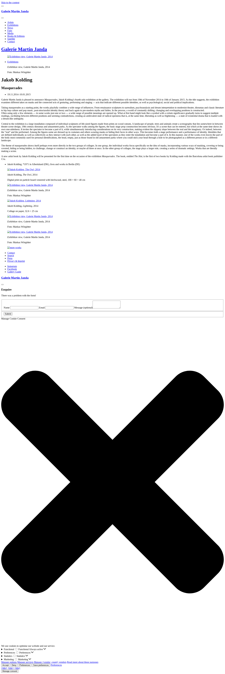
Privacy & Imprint (16, 261)
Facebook (12, 269)
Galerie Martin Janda (15, 11)
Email (42, 307)
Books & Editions (16, 36)
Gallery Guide (14, 271)
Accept (5, 665)
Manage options (9, 662)
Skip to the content (10, 2)
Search (10, 255)
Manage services (25, 662)
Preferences (24, 665)
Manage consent (9, 671)
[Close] (2, 17)
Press (9, 258)
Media (10, 33)
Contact (11, 41)
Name (6, 307)
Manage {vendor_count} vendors (50, 662)
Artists (10, 22)
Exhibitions (12, 25)
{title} (4, 668)
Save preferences (41, 665)
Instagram (12, 266)
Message (83, 307)
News (10, 27)
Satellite (11, 39)
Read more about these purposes (82, 662)
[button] (112, 482)
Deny (14, 665)
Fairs (9, 30)
